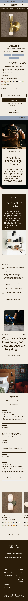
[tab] (23, 63)
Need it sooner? (13, 105)
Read (5, 75)
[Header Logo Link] (14, 5)
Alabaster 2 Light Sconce (9, 519)
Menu (5, 4)
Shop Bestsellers (14, 534)
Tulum (4, 515)
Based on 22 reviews (17, 400)
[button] (15, 51)
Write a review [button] (14, 404)
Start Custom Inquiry (14, 95)
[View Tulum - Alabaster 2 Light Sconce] (12, 502)
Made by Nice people (20, 596)
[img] (13, 410)
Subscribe (23, 562)
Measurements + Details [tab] (13, 63)
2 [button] (10, 477)
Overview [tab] (5, 63)
